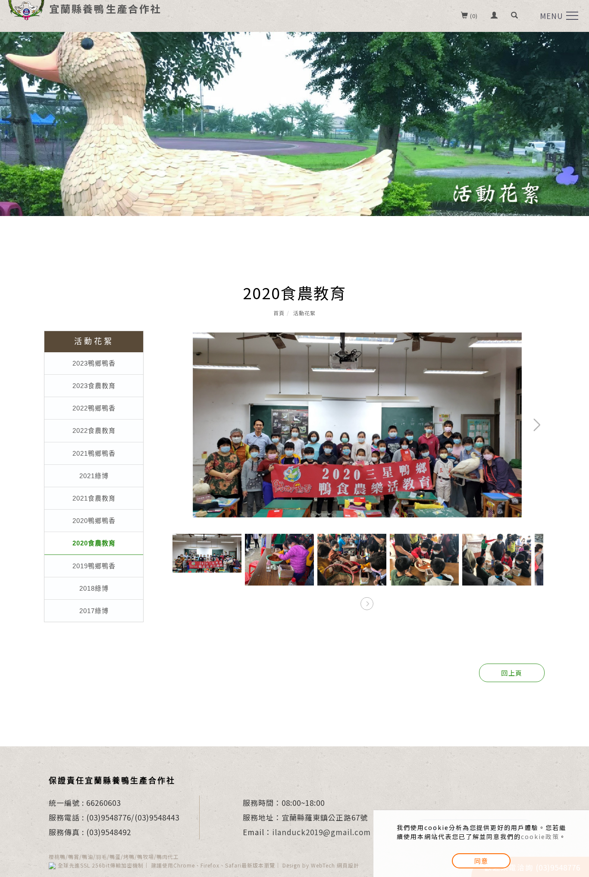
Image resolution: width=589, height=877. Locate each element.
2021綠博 (94, 475)
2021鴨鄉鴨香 (94, 453)
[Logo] (84, 7)
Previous (187, 339)
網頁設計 (348, 865)
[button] (514, 16)
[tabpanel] (294, 124)
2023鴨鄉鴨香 (94, 363)
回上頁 (512, 672)
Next (509, 339)
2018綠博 (94, 588)
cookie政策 (540, 836)
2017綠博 (94, 610)
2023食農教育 (94, 385)
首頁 (279, 312)
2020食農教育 (94, 543)
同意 (481, 860)
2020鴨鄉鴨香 (94, 520)
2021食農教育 (94, 498)
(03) (93, 817)
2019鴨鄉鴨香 (94, 566)
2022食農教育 (94, 430)
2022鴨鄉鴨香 (94, 408)
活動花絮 (304, 312)
